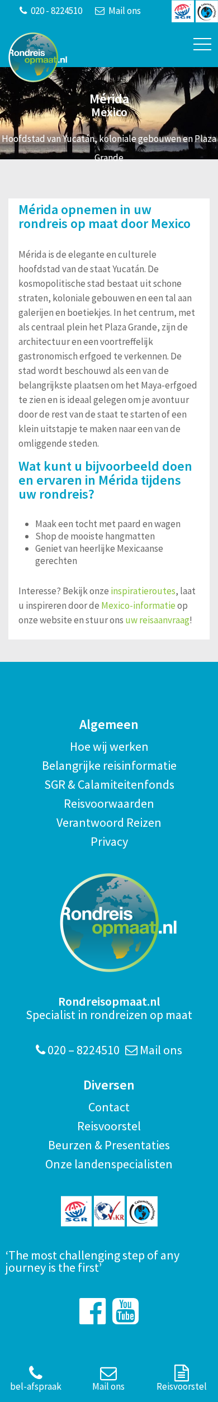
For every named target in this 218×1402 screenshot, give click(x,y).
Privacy (109, 841)
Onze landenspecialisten (109, 1164)
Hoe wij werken (109, 746)
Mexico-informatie (138, 605)
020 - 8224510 (55, 10)
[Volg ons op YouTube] (125, 1311)
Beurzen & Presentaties (109, 1145)
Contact (109, 1107)
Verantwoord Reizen (109, 822)
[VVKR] (109, 1211)
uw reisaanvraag (157, 620)
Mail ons (124, 10)
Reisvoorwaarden (109, 803)
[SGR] (76, 1211)
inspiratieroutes (143, 591)
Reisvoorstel (109, 1126)
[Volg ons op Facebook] (92, 1311)
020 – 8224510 (82, 1050)
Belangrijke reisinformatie (109, 765)
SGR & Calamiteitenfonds (109, 784)
